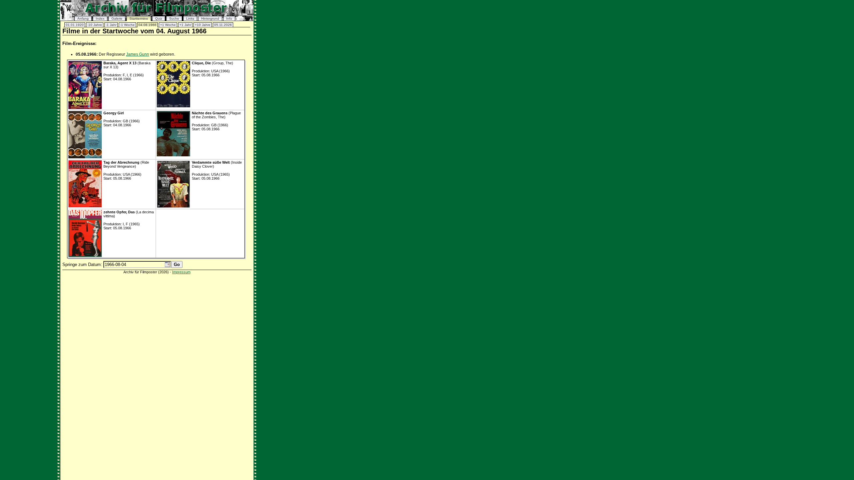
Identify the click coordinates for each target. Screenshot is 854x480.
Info (229, 18)
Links (190, 18)
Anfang (83, 18)
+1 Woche (168, 25)
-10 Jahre (94, 25)
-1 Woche (127, 25)
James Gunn (137, 54)
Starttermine (138, 18)
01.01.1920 (75, 25)
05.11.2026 (223, 25)
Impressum (181, 272)
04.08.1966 (147, 25)
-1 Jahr (111, 25)
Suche (174, 18)
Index (100, 18)
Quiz (158, 18)
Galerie (116, 18)
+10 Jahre (202, 25)
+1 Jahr (185, 25)
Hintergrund (210, 18)
